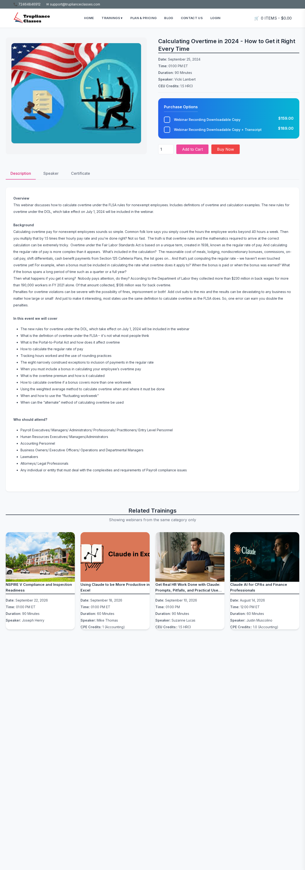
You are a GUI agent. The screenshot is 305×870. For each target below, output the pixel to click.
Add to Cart (192, 149)
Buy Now (225, 149)
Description (20, 173)
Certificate (80, 173)
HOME (89, 18)
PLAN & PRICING (143, 18)
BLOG (168, 18)
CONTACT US (192, 18)
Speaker (51, 173)
